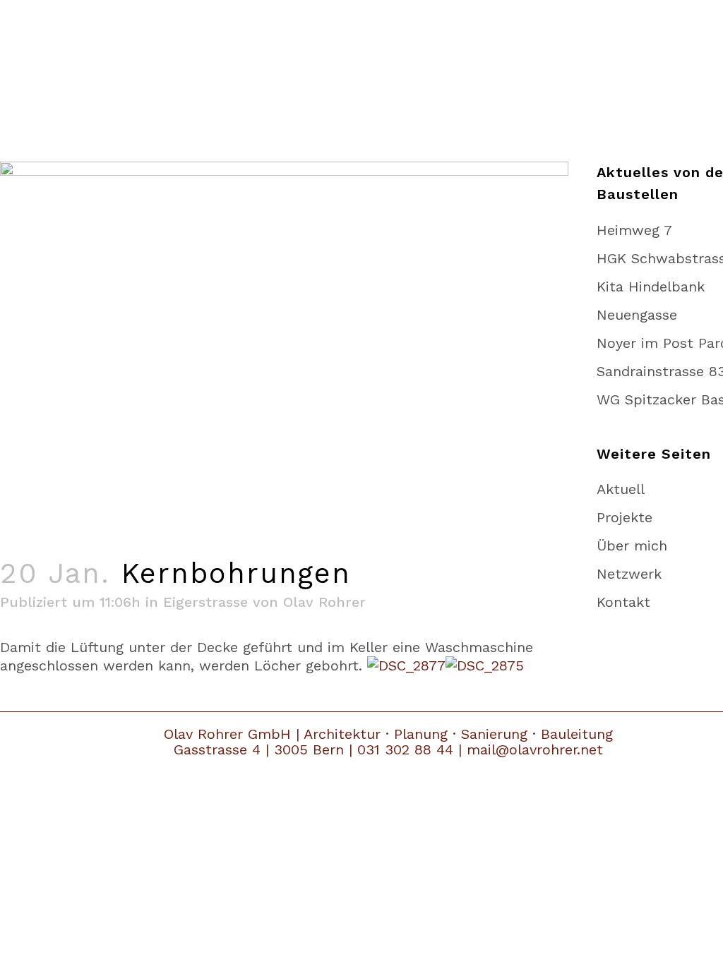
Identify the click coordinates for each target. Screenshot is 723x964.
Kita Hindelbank (651, 286)
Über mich (632, 545)
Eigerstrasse (205, 602)
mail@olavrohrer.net (535, 749)
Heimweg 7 (634, 230)
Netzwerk (629, 573)
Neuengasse (637, 314)
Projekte (624, 517)
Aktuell (621, 489)
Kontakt (623, 602)
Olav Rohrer (324, 602)
